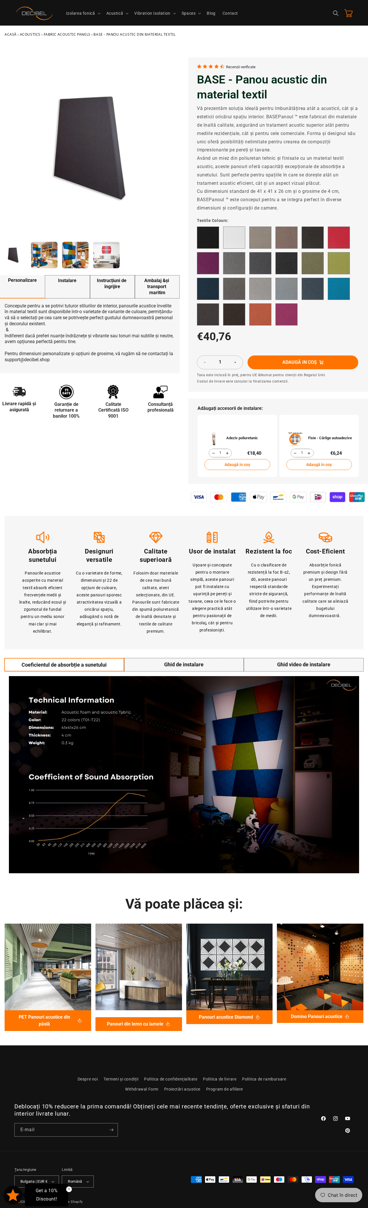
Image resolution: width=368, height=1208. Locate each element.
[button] (83, 13)
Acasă (11, 34)
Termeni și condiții (120, 1079)
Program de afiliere (224, 1089)
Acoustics (30, 34)
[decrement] (204, 362)
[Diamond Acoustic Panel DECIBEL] (229, 967)
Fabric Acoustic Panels (67, 34)
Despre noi (88, 1079)
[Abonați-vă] (111, 1130)
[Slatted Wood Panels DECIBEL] (138, 967)
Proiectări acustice (182, 1089)
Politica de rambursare (264, 1079)
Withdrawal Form (141, 1089)
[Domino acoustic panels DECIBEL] (320, 967)
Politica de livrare (219, 1079)
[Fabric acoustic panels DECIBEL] (48, 967)
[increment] (235, 362)
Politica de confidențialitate (170, 1079)
